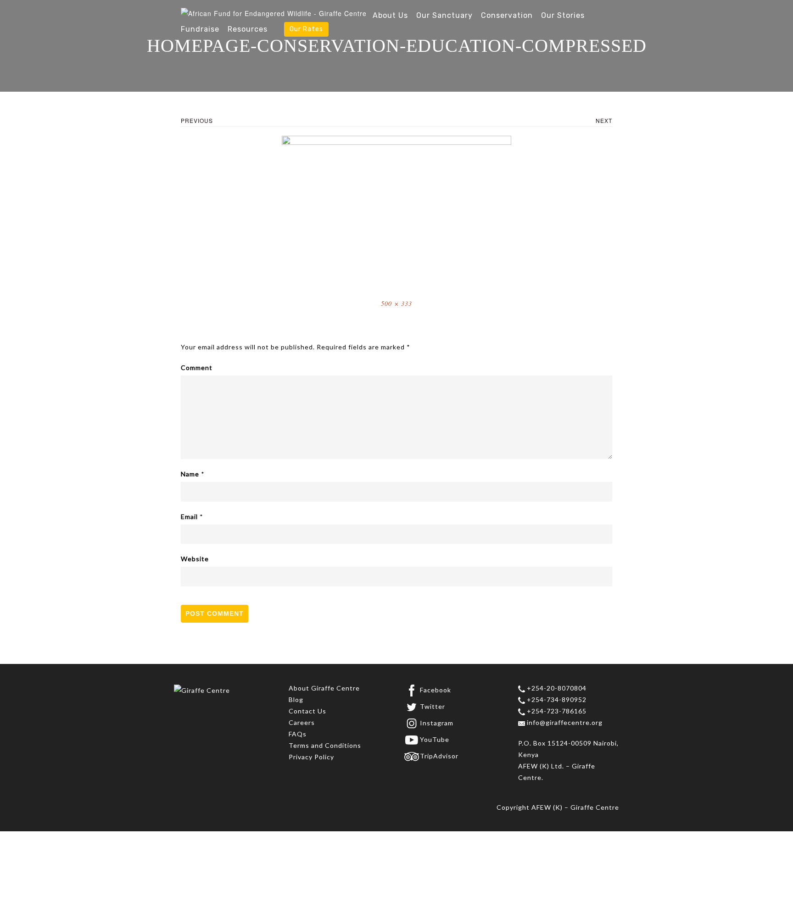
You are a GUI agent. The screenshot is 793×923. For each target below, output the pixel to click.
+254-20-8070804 (555, 688)
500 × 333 (396, 303)
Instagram (436, 723)
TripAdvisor (439, 756)
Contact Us (307, 711)
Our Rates (306, 29)
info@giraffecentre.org (564, 722)
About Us (390, 15)
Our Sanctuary (444, 15)
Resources (248, 29)
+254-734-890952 (555, 699)
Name (190, 474)
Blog (296, 699)
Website (195, 559)
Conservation (507, 15)
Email (189, 516)
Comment (196, 367)
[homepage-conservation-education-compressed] (396, 211)
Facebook (435, 690)
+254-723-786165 (555, 711)
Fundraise (200, 29)
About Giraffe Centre (324, 688)
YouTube (434, 739)
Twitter (432, 706)
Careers (302, 722)
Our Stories (563, 15)
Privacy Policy (311, 757)
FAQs (298, 734)
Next (604, 120)
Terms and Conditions (325, 745)
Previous (197, 120)
